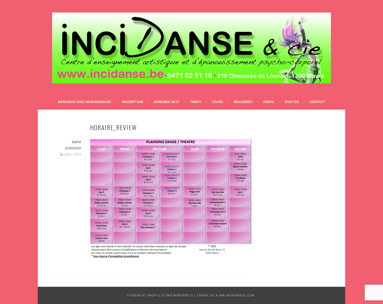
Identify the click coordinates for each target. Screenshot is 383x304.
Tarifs (195, 101)
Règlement (243, 101)
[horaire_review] (170, 258)
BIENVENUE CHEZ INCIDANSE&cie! (84, 101)
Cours (217, 101)
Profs (268, 101)
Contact (317, 101)
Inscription (132, 101)
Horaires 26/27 (166, 101)
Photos (292, 101)
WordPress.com (240, 295)
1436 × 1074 (72, 154)
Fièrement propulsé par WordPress (160, 295)
